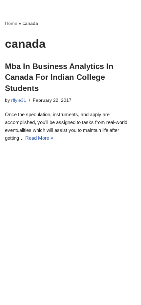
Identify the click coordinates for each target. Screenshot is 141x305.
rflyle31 (18, 100)
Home (11, 23)
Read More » (39, 138)
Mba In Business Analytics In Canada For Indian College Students (59, 77)
